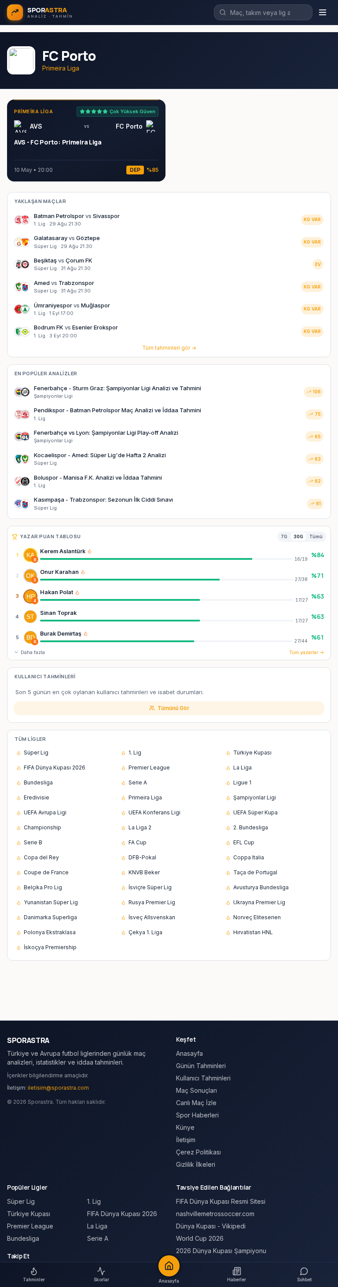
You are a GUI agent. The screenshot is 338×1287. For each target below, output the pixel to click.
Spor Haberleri (197, 1115)
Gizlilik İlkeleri (195, 1164)
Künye (185, 1127)
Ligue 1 (242, 782)
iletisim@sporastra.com (58, 1087)
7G (284, 536)
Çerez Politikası (198, 1152)
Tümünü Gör (173, 708)
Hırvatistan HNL (253, 932)
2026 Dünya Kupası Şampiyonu (221, 1250)
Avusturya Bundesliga (261, 887)
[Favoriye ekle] (302, 555)
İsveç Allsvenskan (152, 917)
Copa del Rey (41, 857)
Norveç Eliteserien (257, 917)
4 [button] (34, 600)
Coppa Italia (248, 857)
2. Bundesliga (250, 827)
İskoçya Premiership (50, 947)
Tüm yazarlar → (306, 652)
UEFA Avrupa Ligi (45, 812)
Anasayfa (189, 1053)
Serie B (33, 842)
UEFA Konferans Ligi (154, 812)
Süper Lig (36, 752)
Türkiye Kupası (252, 752)
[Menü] (322, 12)
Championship (42, 827)
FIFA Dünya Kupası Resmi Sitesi (220, 1201)
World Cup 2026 (200, 1238)
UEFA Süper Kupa (255, 812)
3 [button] (34, 579)
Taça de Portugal (255, 872)
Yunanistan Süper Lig (51, 902)
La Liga (242, 767)
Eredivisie (36, 797)
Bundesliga (38, 782)
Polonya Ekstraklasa (50, 932)
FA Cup (138, 842)
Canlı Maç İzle (196, 1102)
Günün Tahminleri (201, 1065)
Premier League (149, 767)
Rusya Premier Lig (152, 902)
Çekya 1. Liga (145, 932)
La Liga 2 (140, 827)
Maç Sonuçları (196, 1090)
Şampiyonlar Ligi (254, 797)
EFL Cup (243, 842)
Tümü (316, 536)
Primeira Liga (145, 797)
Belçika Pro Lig (43, 887)
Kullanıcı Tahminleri (203, 1078)
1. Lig (135, 752)
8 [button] (34, 559)
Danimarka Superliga (50, 917)
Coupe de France (46, 872)
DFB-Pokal (142, 857)
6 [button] (34, 641)
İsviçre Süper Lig (150, 887)
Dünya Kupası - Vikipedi (211, 1226)
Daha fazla (33, 652)
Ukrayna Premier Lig (259, 902)
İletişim (185, 1139)
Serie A (138, 782)
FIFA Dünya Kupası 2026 (54, 767)
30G (298, 536)
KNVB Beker (144, 872)
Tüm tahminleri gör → (169, 347)
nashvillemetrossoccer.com (215, 1213)
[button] (89, 551)
